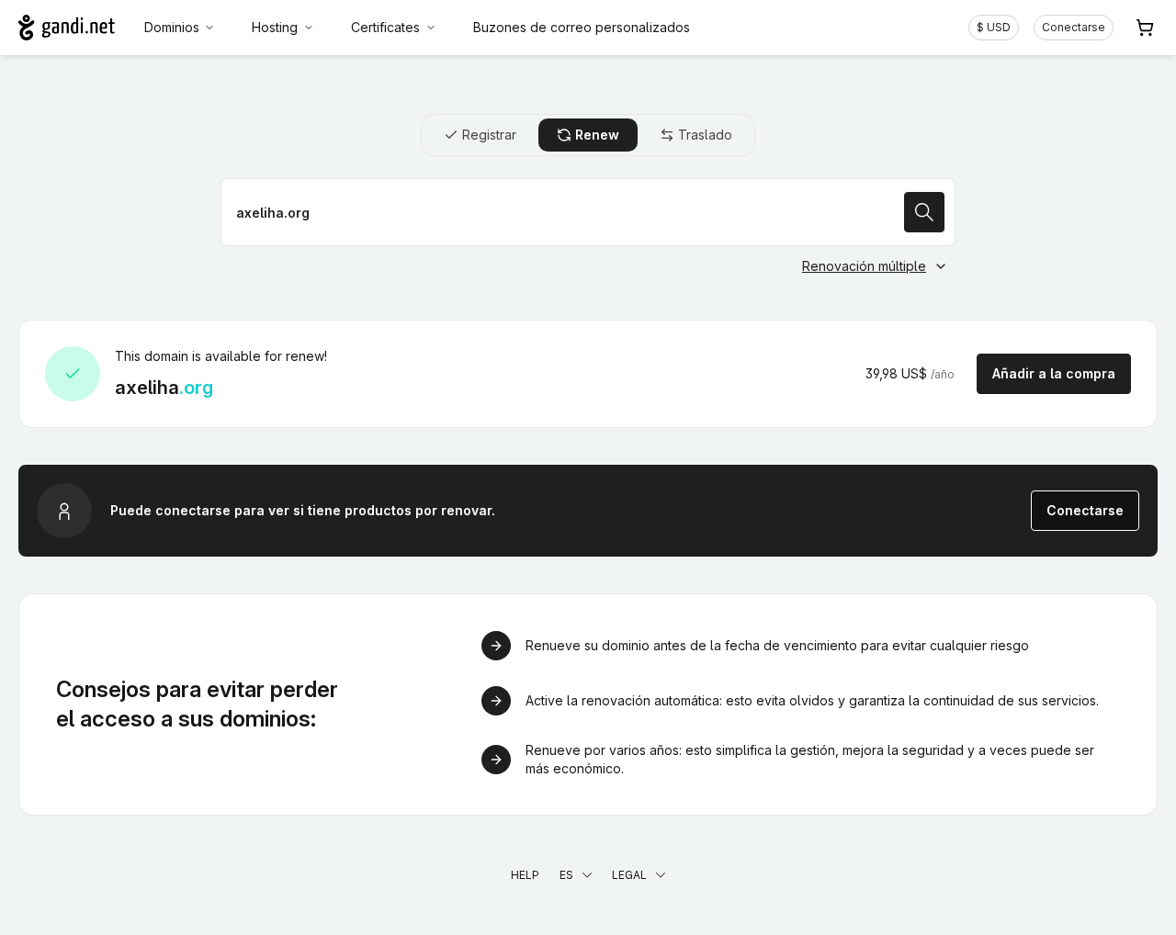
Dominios (171, 27)
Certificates (385, 27)
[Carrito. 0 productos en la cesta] (1144, 27)
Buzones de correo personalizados (581, 27)
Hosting (275, 27)
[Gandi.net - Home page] (67, 27)
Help (525, 875)
